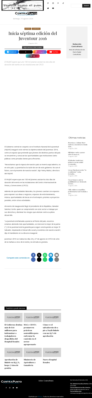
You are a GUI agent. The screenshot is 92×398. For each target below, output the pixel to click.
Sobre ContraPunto (46, 381)
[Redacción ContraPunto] (77, 34)
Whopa (40, 397)
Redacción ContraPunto (76, 45)
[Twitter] (48, 8)
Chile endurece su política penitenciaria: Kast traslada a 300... (78, 191)
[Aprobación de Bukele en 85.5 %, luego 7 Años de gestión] (13, 352)
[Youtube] (53, 8)
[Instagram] (53, 3)
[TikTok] (63, 3)
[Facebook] (48, 3)
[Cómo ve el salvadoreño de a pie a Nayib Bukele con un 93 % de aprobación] (52, 317)
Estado (27, 28)
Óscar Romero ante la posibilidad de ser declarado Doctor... (77, 182)
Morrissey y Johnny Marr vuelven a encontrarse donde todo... (78, 144)
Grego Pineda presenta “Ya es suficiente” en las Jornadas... (77, 172)
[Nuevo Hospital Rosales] (52, 352)
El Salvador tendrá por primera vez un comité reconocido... (75, 162)
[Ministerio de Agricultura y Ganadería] (33, 352)
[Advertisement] (32, 124)
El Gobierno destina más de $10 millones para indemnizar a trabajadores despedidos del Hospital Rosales (13, 333)
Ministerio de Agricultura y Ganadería (30, 362)
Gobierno (36, 28)
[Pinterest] (58, 3)
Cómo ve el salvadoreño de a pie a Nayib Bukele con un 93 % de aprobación (51, 330)
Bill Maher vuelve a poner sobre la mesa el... (76, 153)
